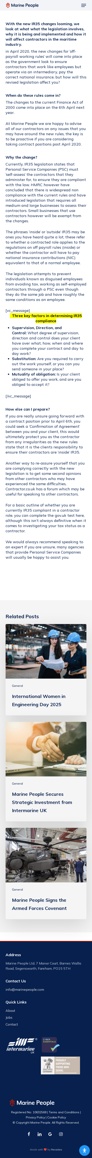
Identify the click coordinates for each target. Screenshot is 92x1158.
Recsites (56, 1149)
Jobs (9, 1017)
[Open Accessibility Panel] (84, 1150)
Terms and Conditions (64, 1112)
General (17, 686)
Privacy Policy (35, 1117)
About (10, 1010)
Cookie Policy (56, 1117)
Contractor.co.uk (20, 488)
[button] (83, 5)
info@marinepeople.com (25, 989)
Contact (12, 1024)
